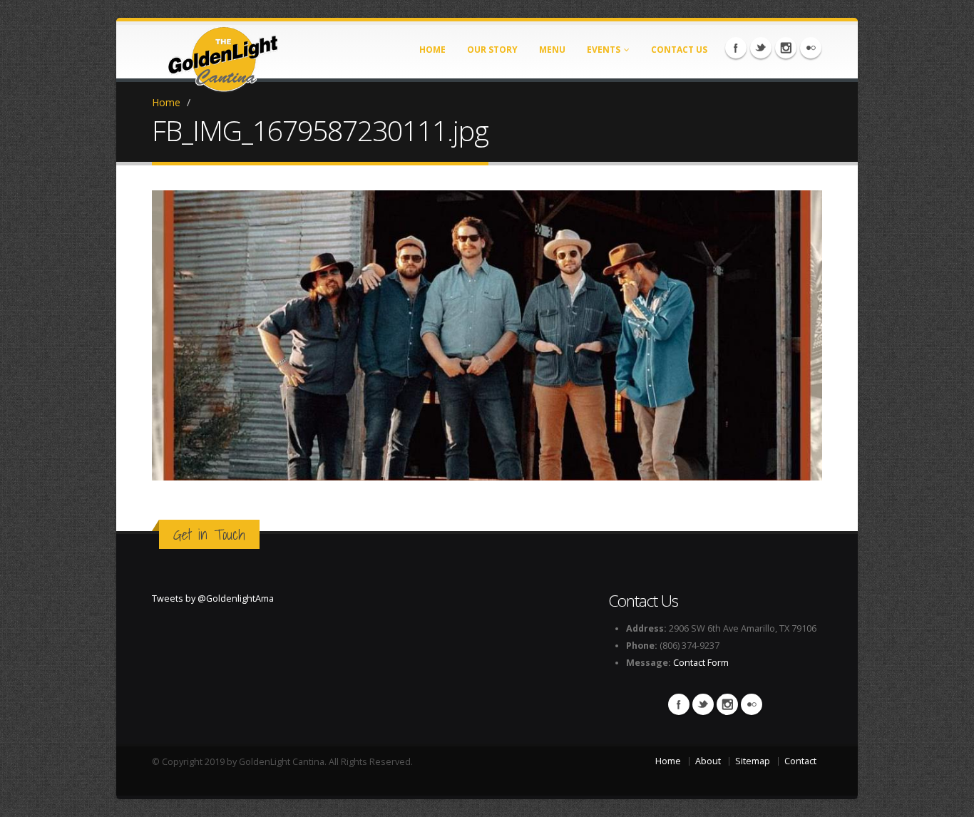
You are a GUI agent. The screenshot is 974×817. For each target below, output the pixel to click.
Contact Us (679, 49)
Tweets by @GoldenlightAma (213, 598)
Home (432, 49)
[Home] (223, 54)
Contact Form (701, 663)
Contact (800, 761)
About (708, 761)
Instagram (785, 47)
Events (603, 49)
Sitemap (752, 761)
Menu (552, 49)
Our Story (492, 49)
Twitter (760, 47)
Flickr (810, 47)
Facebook (736, 47)
